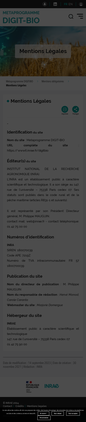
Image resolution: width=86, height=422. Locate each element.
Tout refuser (58, 413)
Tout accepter (73, 413)
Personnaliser (44, 418)
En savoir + (43, 413)
